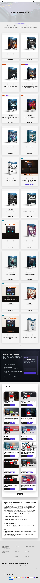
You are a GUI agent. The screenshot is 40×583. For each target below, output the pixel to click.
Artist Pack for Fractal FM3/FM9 (10, 56)
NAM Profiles (15, 526)
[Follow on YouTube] (7, 574)
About (16, 558)
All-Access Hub (17, 559)
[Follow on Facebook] (2, 574)
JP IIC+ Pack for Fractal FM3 (29, 56)
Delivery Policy (27, 548)
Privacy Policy (27, 551)
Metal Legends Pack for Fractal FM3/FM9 (10, 86)
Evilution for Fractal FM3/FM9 (10, 274)
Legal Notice (27, 556)
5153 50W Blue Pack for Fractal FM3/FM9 (29, 211)
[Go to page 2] (22, 346)
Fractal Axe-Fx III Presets (13, 525)
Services (16, 554)
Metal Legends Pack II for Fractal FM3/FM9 (29, 305)
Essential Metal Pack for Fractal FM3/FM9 (29, 337)
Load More (20, 494)
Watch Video (7, 405)
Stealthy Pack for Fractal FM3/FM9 (10, 211)
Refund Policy (27, 549)
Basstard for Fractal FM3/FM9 (29, 117)
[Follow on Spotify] (12, 574)
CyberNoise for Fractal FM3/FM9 (29, 274)
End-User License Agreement (29, 546)
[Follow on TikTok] (9, 574)
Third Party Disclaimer (28, 554)
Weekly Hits (17, 546)
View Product (13, 405)
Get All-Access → (30, 372)
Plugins (16, 548)
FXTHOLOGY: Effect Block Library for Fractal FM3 (10, 243)
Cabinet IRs (32, 526)
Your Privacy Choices (28, 553)
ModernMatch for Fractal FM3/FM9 (10, 180)
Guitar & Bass (17, 551)
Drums (16, 549)
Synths (16, 553)
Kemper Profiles (9, 526)
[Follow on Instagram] (4, 574)
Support (16, 556)
